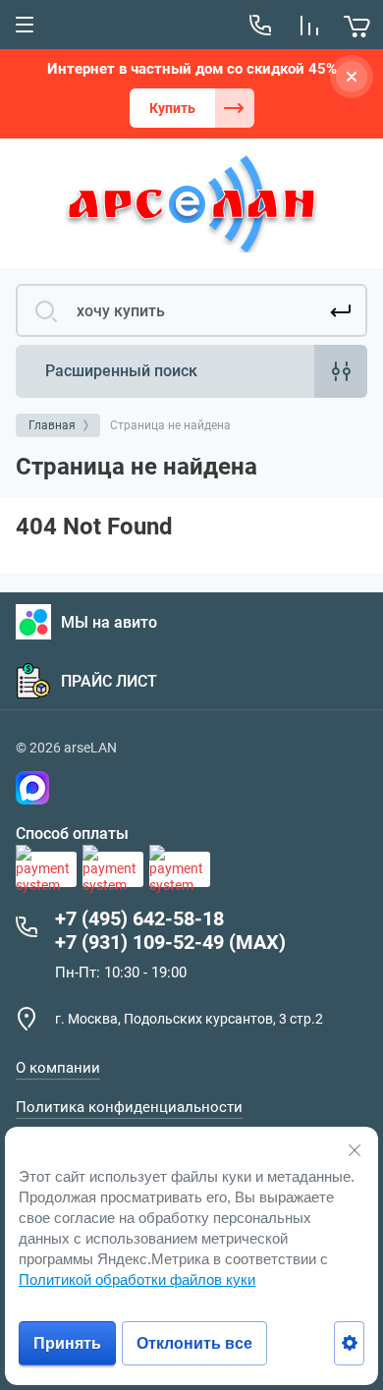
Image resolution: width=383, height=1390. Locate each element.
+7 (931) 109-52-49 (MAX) (170, 942)
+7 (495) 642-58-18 (139, 918)
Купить (172, 108)
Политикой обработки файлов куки (137, 1279)
